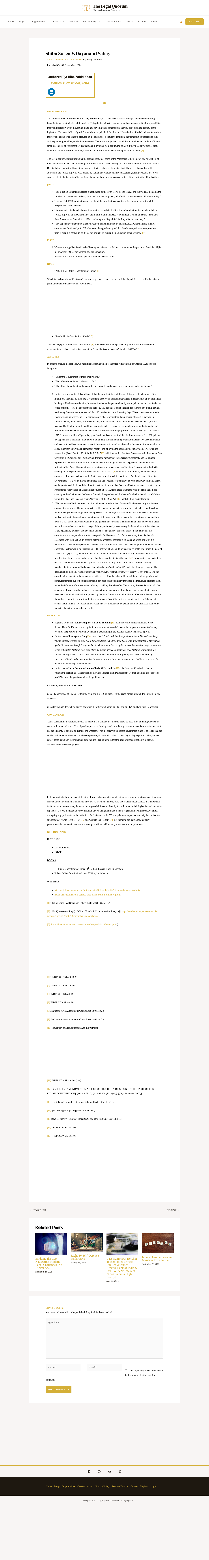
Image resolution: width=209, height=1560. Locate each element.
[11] (75, 553)
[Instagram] (99, 1471)
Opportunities (38, 21)
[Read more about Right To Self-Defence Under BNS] (87, 1242)
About (72, 21)
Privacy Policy (89, 21)
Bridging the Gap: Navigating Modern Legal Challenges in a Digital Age (48, 1263)
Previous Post (38, 1210)
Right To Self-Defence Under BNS (85, 1257)
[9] (114, 471)
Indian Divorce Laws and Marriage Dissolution (157, 1258)
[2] (142, 150)
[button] (181, 21)
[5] (91, 336)
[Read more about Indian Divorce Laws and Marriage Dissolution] (158, 1243)
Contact (129, 21)
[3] (142, 233)
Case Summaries (73, 59)
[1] (104, 118)
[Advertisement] (104, 311)
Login (154, 21)
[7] (138, 349)
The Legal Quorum (110, 6)
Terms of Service (112, 21)
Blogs (21, 21)
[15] (49, 1119)
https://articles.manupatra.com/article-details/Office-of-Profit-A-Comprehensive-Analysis (97, 890)
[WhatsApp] (120, 1471)
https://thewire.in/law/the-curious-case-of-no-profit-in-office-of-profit (87, 894)
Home (11, 21)
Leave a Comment (54, 59)
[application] (25, 21)
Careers (57, 21)
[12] (130, 558)
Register (142, 21)
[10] (119, 499)
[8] (102, 453)
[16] (82, 820)
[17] (111, 820)
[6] (92, 344)
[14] (49, 1110)
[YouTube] (109, 1471)
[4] (97, 271)
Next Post (173, 1210)
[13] (113, 622)
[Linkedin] (89, 1471)
